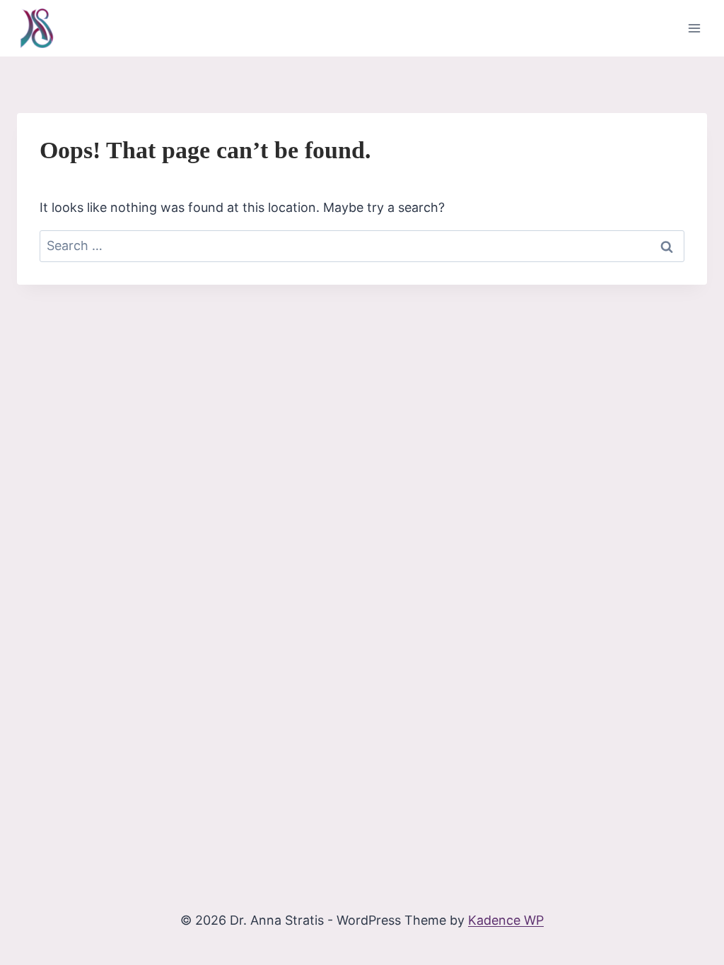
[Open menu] (694, 28)
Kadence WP (506, 920)
